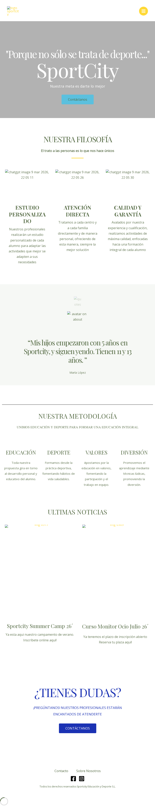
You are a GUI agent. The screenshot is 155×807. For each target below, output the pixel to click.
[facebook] (73, 779)
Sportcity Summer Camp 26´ (40, 625)
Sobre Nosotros (88, 771)
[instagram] (82, 779)
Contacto (61, 771)
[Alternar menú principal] (143, 11)
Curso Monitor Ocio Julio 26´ (115, 626)
